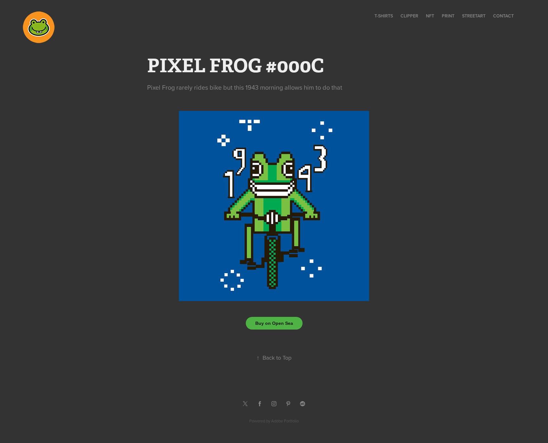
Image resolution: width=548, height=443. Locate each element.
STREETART (474, 16)
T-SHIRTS (384, 16)
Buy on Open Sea (274, 323)
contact (503, 16)
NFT (430, 16)
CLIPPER (409, 16)
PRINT (448, 16)
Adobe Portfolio (285, 421)
